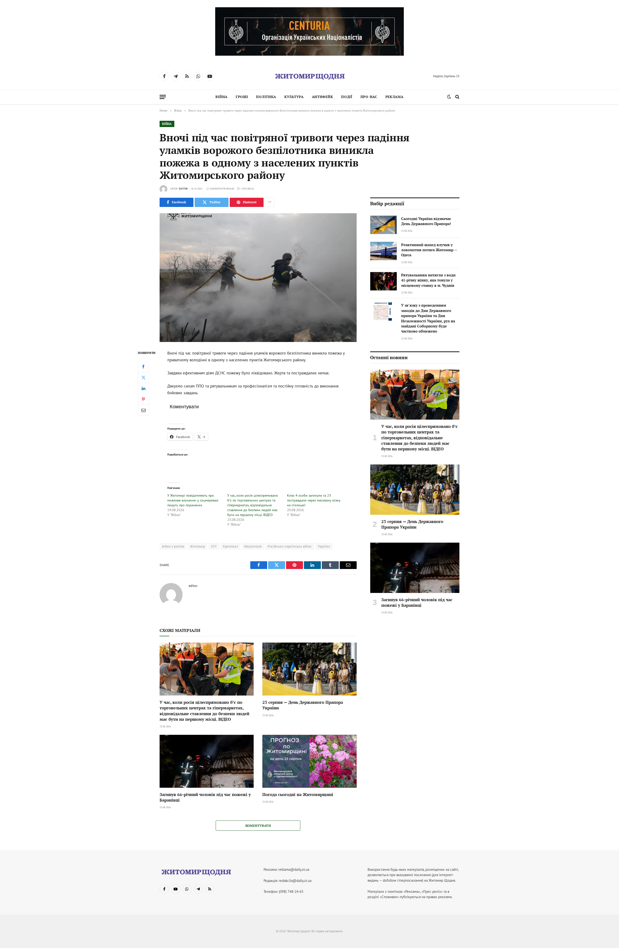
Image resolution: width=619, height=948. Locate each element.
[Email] (143, 410)
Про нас (369, 96)
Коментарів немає (222, 188)
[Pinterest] (143, 399)
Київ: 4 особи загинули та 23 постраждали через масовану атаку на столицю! (313, 500)
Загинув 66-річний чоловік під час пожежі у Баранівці (205, 797)
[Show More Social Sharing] (269, 202)
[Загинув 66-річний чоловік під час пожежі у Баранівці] (207, 761)
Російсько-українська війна (289, 546)
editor (183, 188)
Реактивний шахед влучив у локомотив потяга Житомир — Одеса (429, 250)
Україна (324, 546)
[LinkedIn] (143, 388)
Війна (221, 96)
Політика (266, 96)
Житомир (197, 546)
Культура (294, 96)
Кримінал (230, 546)
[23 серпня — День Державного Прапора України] (309, 669)
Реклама (394, 96)
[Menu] (163, 96)
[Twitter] (143, 377)
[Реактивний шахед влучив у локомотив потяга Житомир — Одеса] (383, 251)
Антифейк (322, 96)
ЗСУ (214, 546)
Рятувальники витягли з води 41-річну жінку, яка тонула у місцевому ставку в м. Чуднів (428, 280)
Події (346, 96)
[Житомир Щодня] (309, 76)
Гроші (242, 96)
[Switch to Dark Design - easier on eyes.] (449, 97)
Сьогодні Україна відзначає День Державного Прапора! (426, 221)
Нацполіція (253, 546)
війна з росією (173, 546)
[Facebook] (143, 366)
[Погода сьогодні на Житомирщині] (309, 761)
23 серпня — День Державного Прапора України (302, 705)
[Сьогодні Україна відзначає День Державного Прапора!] (383, 225)
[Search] (456, 96)
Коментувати (258, 825)
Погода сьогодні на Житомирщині (297, 794)
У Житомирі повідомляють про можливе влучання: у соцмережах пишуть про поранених (192, 500)
